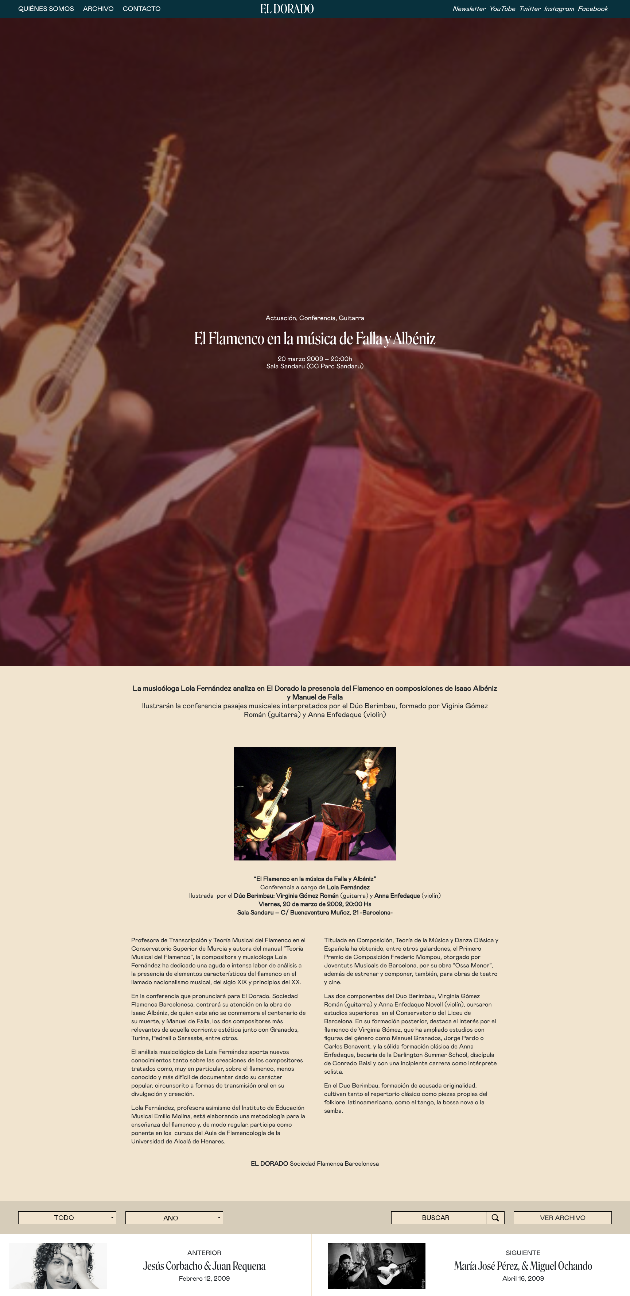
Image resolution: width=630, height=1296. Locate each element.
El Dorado (287, 9)
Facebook (593, 9)
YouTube (502, 9)
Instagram (559, 9)
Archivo (98, 9)
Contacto (142, 9)
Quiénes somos (46, 9)
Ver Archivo (563, 1218)
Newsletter (469, 9)
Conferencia (317, 318)
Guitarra (351, 318)
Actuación (281, 318)
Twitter (530, 9)
